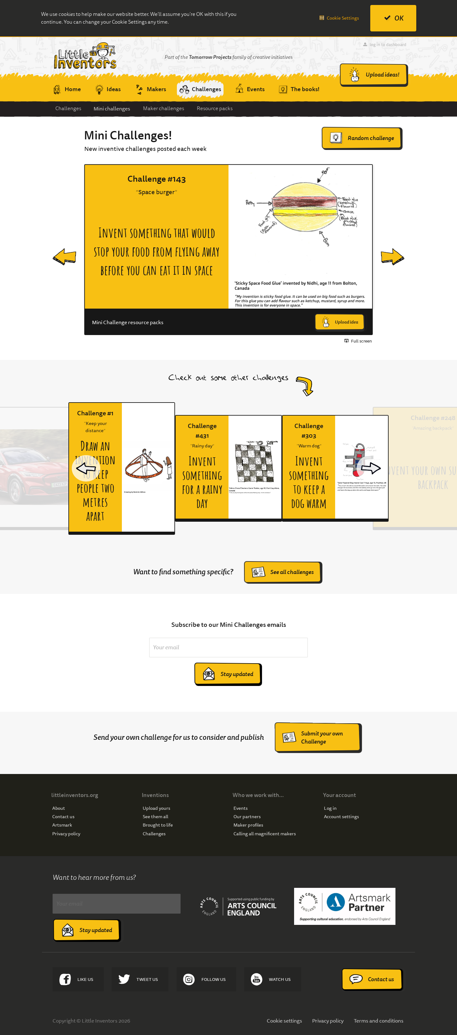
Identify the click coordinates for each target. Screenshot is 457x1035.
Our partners (247, 817)
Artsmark (62, 825)
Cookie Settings (343, 18)
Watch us (280, 979)
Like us (85, 979)
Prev (58, 250)
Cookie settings (284, 1020)
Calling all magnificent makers (264, 834)
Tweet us (147, 979)
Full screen (361, 341)
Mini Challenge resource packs (128, 322)
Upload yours (156, 808)
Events (240, 808)
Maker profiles (248, 825)
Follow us (213, 979)
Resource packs (215, 108)
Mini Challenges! (128, 135)
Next (387, 250)
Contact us (63, 817)
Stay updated (236, 674)
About (58, 808)
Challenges (68, 108)
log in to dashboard (388, 44)
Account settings (341, 817)
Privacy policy (66, 834)
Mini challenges (112, 108)
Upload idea (346, 322)
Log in (330, 808)
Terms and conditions (379, 1020)
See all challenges (292, 572)
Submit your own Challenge (322, 737)
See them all (155, 817)
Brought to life (158, 825)
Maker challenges (163, 108)
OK (399, 18)
